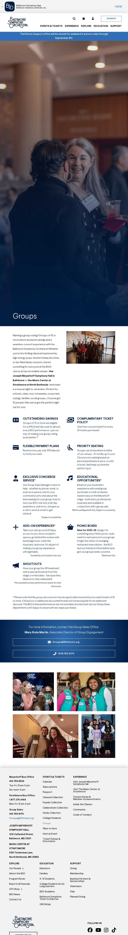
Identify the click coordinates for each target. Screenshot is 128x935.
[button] (74, 18)
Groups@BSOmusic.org (21, 818)
